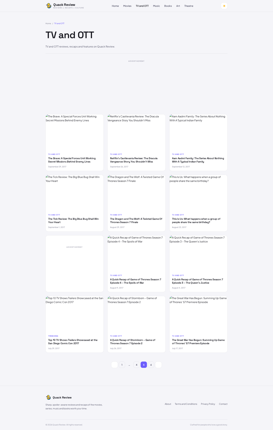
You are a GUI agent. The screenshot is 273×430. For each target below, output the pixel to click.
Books (168, 5)
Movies (127, 5)
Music (156, 5)
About (168, 403)
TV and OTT (142, 5)
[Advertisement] (137, 86)
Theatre (188, 5)
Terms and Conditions (186, 403)
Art (178, 5)
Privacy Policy (208, 403)
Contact (223, 403)
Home (115, 5)
